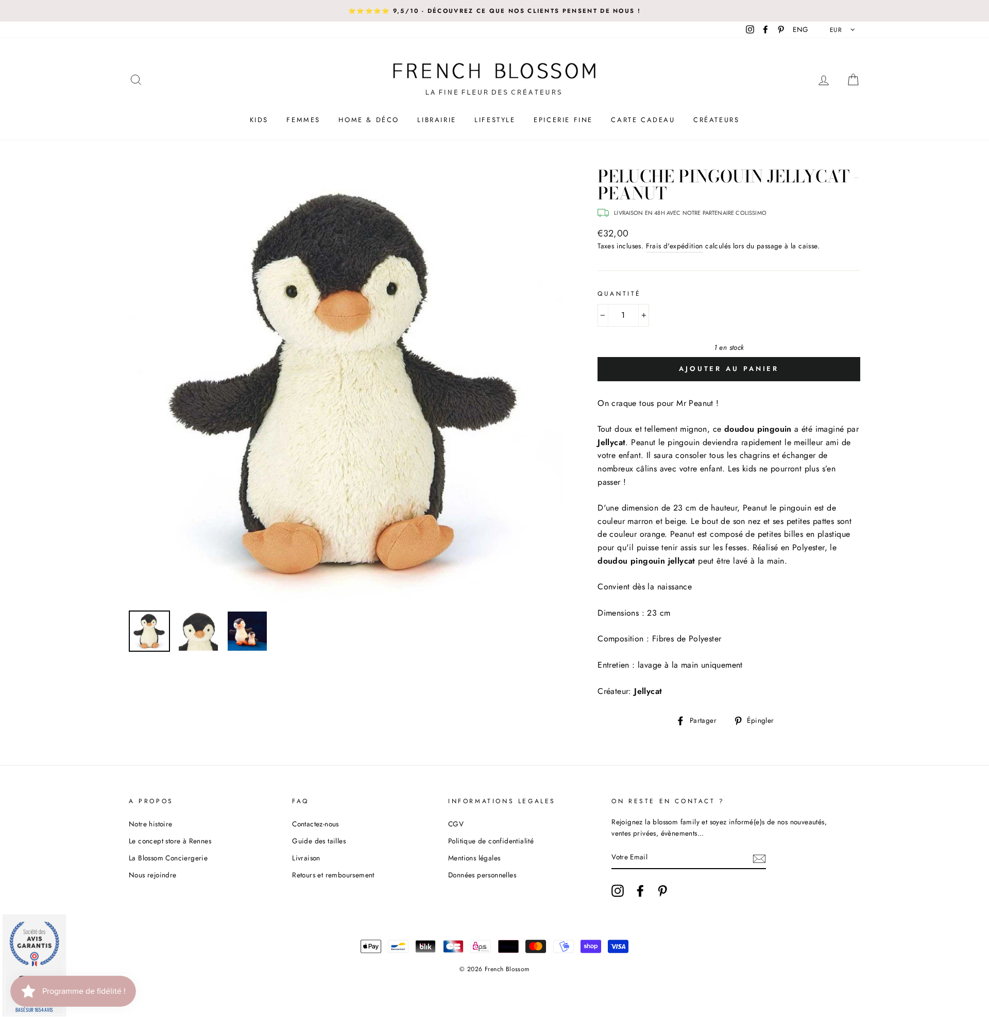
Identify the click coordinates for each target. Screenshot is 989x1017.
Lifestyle (494, 120)
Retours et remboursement (333, 875)
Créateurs (716, 120)
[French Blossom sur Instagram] (617, 891)
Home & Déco (368, 120)
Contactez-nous (315, 824)
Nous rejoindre (153, 875)
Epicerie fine (563, 120)
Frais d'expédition (674, 246)
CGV (456, 824)
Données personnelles (482, 875)
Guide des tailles (319, 841)
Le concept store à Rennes (170, 841)
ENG (800, 29)
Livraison (306, 858)
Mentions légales (474, 858)
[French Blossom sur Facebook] (640, 891)
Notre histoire (151, 824)
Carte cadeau (643, 120)
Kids (259, 120)
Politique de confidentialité (491, 841)
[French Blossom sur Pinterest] (662, 891)
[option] (494, 10)
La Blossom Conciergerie (168, 858)
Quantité (619, 293)
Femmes (303, 120)
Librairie (436, 120)
